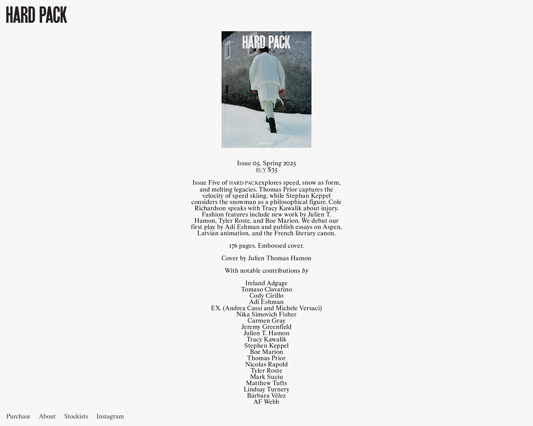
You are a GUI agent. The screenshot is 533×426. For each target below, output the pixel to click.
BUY (261, 170)
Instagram (110, 417)
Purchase (18, 417)
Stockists (76, 417)
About (47, 417)
